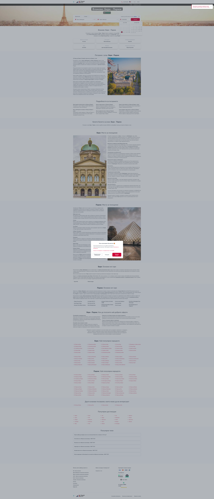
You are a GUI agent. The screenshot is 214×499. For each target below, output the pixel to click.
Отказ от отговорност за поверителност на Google (103, 250)
